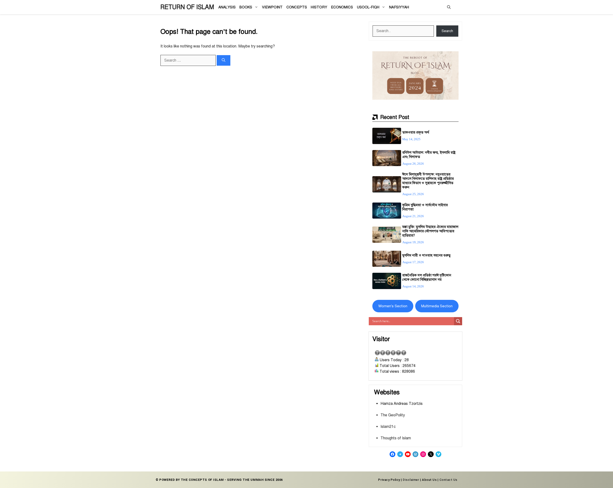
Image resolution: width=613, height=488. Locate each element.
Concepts (296, 7)
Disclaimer (411, 480)
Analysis (227, 7)
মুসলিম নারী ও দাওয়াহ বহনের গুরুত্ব (426, 255)
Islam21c (388, 426)
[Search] (223, 60)
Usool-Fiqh (368, 7)
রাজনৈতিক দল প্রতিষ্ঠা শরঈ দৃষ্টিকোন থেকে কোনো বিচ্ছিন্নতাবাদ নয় (426, 277)
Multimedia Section (437, 306)
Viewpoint (272, 7)
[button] (449, 7)
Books (245, 7)
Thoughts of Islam (395, 438)
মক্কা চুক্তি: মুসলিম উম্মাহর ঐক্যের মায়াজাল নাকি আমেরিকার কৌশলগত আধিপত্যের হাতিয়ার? (430, 231)
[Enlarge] (452, 57)
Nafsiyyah (399, 7)
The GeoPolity (392, 415)
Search (447, 31)
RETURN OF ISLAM (187, 7)
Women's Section (392, 306)
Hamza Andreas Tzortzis (401, 403)
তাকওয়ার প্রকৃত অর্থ (415, 132)
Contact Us (448, 480)
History (319, 7)
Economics (342, 7)
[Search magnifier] (458, 321)
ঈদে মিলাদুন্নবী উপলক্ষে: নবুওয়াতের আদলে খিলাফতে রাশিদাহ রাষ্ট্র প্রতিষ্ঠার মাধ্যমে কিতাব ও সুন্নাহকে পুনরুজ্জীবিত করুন (428, 180)
